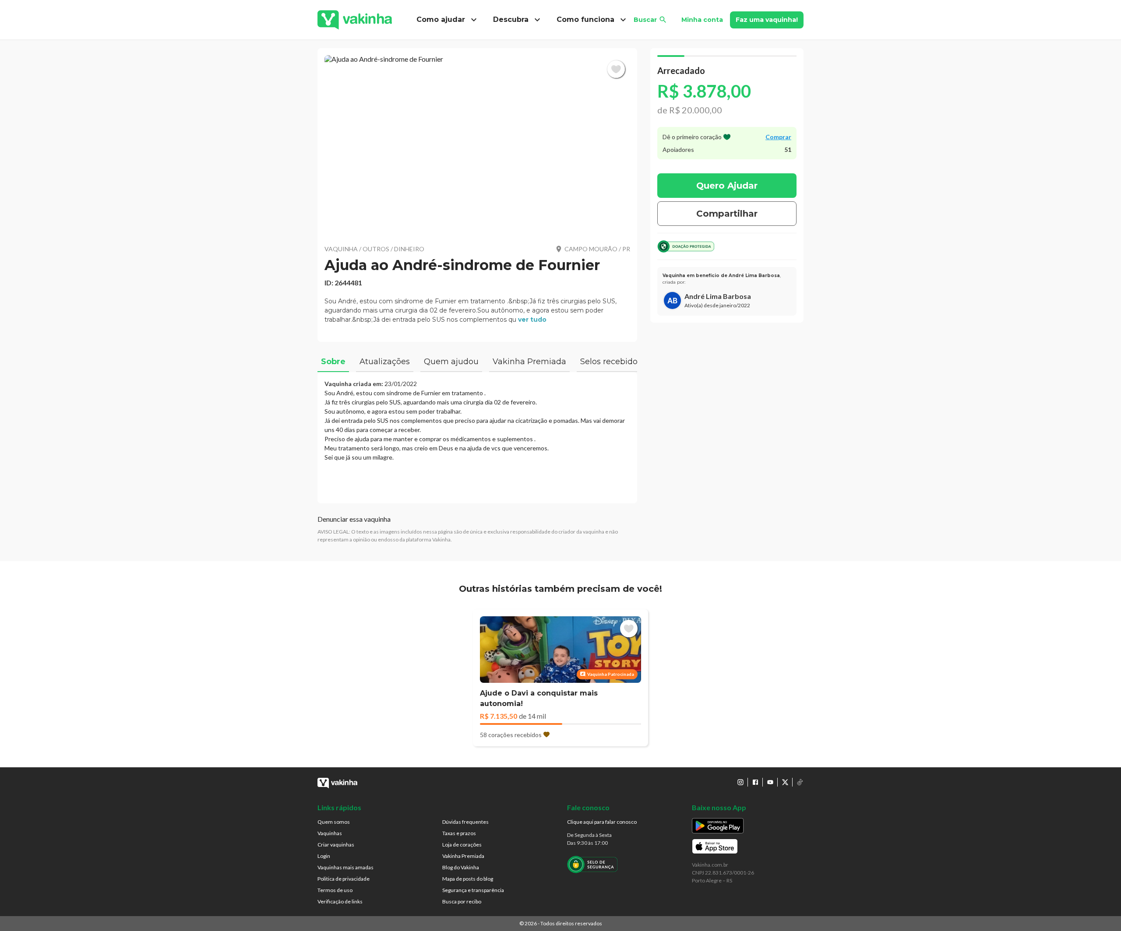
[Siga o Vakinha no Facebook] (755, 782)
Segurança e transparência (473, 890)
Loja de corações (462, 844)
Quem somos (333, 822)
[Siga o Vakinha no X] (785, 782)
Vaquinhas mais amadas (345, 867)
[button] (477, 144)
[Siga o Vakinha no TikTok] (800, 782)
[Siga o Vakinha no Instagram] (740, 782)
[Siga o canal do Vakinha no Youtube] (770, 782)
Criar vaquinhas (335, 844)
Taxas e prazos (459, 833)
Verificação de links (340, 901)
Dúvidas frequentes (465, 822)
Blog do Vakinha (460, 867)
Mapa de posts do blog (467, 878)
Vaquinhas (329, 833)
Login (323, 856)
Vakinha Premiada (463, 856)
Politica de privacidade (343, 878)
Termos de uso (335, 890)
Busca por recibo (461, 901)
